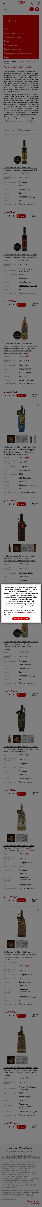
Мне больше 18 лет (21, 618)
